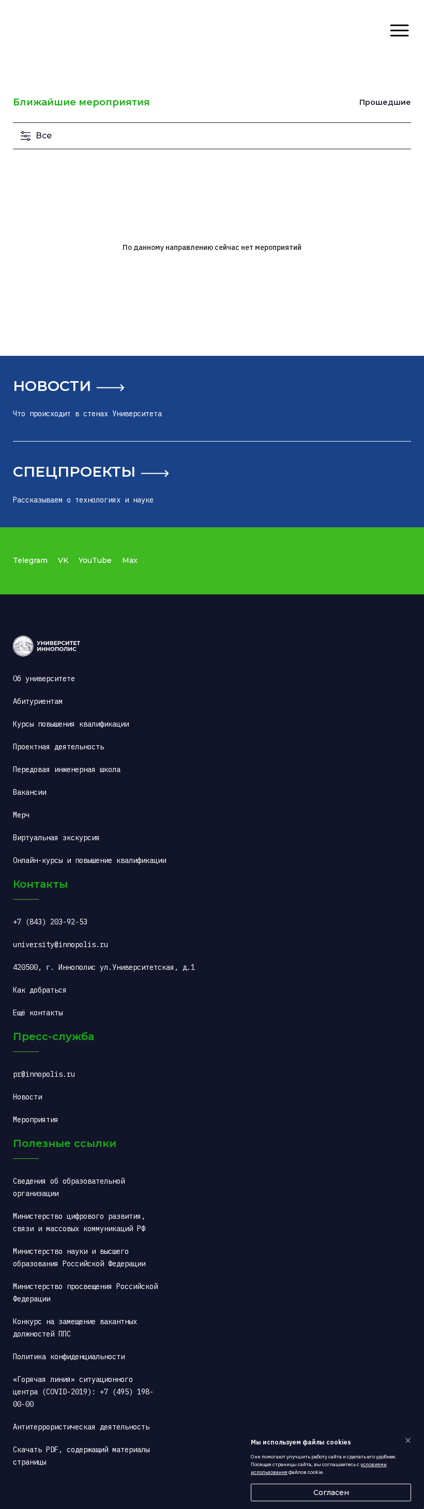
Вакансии (29, 792)
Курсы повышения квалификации (71, 724)
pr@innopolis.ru (44, 1074)
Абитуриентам (38, 701)
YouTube (95, 560)
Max (130, 560)
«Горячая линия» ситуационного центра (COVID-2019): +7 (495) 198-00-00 (83, 1392)
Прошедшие (385, 102)
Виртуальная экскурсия (56, 837)
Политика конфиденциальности (69, 1356)
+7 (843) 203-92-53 (50, 921)
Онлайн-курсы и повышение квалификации (89, 860)
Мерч (21, 815)
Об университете (44, 678)
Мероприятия (35, 1119)
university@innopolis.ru (60, 944)
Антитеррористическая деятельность (81, 1427)
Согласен (331, 1492)
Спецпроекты (74, 471)
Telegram (30, 560)
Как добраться (40, 990)
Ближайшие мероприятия (81, 102)
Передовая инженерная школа (66, 769)
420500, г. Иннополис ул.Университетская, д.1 (104, 967)
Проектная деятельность (58, 746)
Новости (52, 386)
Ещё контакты (38, 1012)
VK (63, 560)
